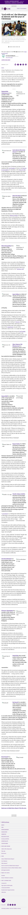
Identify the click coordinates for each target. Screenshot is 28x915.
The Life (3, 851)
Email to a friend (23, 64)
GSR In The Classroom (6, 848)
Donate (18, 8)
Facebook (12, 905)
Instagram (15, 905)
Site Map (19, 908)
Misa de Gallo (22, 169)
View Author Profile (9, 57)
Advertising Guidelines (5, 908)
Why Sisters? (4, 863)
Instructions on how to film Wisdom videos (11, 867)
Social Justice (5, 838)
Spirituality (4, 841)
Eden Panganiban (6, 245)
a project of (14, 2)
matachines (10, 327)
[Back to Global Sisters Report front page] (7, 9)
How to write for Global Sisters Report (10, 865)
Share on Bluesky (15, 64)
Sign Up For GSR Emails (6, 885)
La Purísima (5, 513)
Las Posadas (12, 168)
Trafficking (4, 843)
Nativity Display (14, 215)
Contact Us (3, 883)
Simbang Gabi (20, 269)
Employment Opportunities (7, 890)
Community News (5, 887)
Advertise (3, 892)
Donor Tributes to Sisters (7, 877)
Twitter (10, 905)
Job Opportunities (5, 870)
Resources (3, 853)
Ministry (3, 834)
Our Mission (4, 861)
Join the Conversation (5, 59)
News (2, 67)
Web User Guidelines (13, 908)
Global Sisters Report (3, 900)
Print (26, 64)
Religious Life (5, 836)
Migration (4, 832)
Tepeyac (17, 322)
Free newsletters (23, 8)
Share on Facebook (18, 64)
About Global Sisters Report (7, 858)
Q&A (2, 827)
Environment (5, 829)
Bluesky (8, 905)
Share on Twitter (20, 64)
